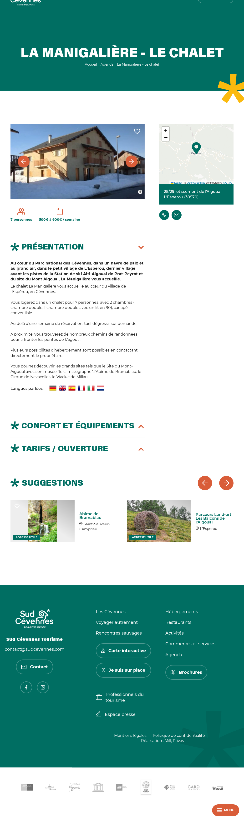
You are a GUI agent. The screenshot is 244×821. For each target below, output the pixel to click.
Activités (174, 633)
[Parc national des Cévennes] (122, 788)
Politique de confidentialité (179, 735)
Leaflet (177, 182)
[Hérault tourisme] (217, 788)
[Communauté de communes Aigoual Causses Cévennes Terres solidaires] (50, 788)
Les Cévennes (111, 611)
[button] (196, 148)
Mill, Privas (174, 740)
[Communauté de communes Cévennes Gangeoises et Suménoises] (26, 788)
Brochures (190, 672)
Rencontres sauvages (119, 633)
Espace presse (120, 714)
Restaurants (178, 622)
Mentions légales (130, 735)
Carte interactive (127, 650)
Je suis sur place (127, 670)
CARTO (227, 182)
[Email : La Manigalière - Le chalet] (177, 215)
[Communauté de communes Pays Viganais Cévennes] (74, 788)
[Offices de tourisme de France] (169, 788)
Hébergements (181, 611)
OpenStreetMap (196, 182)
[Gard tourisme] (193, 788)
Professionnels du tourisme (125, 697)
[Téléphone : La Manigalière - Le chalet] (164, 215)
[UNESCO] (98, 788)
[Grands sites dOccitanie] (145, 788)
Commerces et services (190, 643)
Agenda (173, 654)
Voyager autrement (117, 622)
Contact (39, 667)
